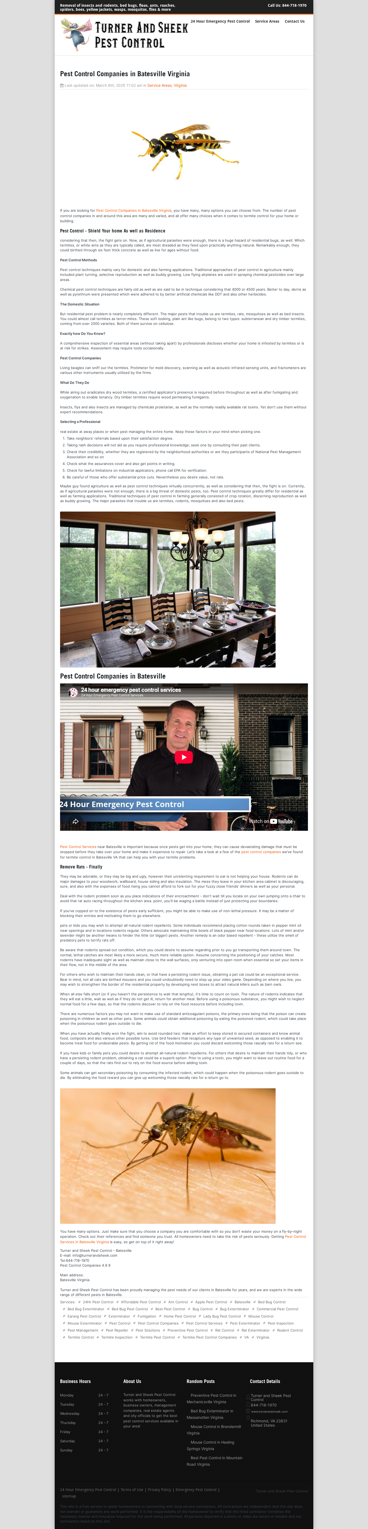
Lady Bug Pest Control (222, 1316)
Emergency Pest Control (196, 1490)
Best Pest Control (170, 1309)
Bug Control (203, 1309)
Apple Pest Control (211, 1302)
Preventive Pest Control (188, 1330)
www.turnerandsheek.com (269, 1411)
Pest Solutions (148, 1330)
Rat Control (224, 1330)
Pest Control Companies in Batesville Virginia (133, 210)
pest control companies (261, 852)
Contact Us (295, 21)
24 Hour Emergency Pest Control (220, 21)
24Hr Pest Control (98, 1302)
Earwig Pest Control (84, 1316)
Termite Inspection (117, 1337)
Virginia (180, 85)
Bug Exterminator (234, 1309)
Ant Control (178, 1302)
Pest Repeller (117, 1330)
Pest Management (83, 1330)
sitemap (69, 1497)
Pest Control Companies (158, 1323)
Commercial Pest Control (277, 1309)
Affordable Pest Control (141, 1302)
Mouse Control (260, 1316)
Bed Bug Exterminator (86, 1309)
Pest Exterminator (245, 1323)
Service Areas (267, 21)
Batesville (243, 1302)
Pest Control (119, 1323)
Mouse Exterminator (85, 1323)
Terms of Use (132, 1490)
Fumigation (147, 1316)
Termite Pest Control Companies (209, 1337)
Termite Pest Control (157, 1337)
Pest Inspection (281, 1323)
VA (246, 1337)
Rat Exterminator (256, 1330)
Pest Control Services (78, 847)
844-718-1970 (294, 6)
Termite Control (81, 1337)
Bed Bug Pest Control (130, 1309)
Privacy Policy (159, 1490)
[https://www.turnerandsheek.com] (127, 50)
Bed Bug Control (272, 1302)
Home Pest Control (180, 1316)
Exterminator (119, 1316)
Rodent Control (290, 1330)
